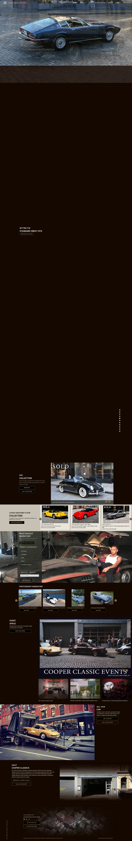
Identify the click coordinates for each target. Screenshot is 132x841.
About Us (110, 2)
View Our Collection (27, 234)
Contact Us (118, 2)
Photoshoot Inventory (100, 2)
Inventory (75, 2)
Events (90, 2)
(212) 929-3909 (127, 2)
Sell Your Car (83, 2)
